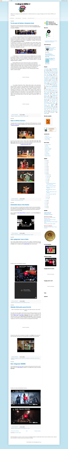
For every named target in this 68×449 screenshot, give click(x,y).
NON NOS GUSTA (31, 18)
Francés (52, 89)
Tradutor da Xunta (47, 213)
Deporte (55, 81)
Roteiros (45, 104)
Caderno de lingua (48, 148)
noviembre (48, 176)
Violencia (51, 111)
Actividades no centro (17, 358)
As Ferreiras (47, 147)
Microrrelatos (54, 94)
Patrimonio (46, 99)
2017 (46, 170)
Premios (54, 100)
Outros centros (52, 98)
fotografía (47, 89)
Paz (50, 99)
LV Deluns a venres (48, 137)
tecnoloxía (46, 108)
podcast (54, 99)
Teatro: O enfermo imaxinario (18, 120)
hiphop (51, 90)
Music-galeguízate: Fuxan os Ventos (19, 239)
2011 (46, 204)
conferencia (46, 80)
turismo (50, 110)
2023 (46, 163)
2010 (46, 206)
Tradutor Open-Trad (47, 212)
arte (46, 71)
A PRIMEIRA (12, 18)
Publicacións (46, 101)
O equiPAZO (47, 153)
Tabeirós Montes (48, 155)
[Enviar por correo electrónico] (20, 114)
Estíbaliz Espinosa (48, 85)
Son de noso (47, 154)
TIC (49, 109)
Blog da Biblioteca (48, 53)
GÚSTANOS (24, 18)
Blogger (40, 442)
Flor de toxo (47, 46)
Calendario (54, 71)
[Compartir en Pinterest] (24, 114)
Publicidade (53, 101)
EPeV (53, 84)
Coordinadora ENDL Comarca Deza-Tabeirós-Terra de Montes (51, 41)
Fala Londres (47, 150)
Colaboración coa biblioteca (25, 358)
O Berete (46, 152)
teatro (22, 200)
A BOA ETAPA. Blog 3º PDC (50, 58)
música (22, 234)
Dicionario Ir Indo (47, 218)
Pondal (50, 100)
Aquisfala (46, 145)
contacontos (53, 80)
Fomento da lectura (53, 88)
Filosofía (48, 88)
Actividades (46, 69)
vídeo (47, 111)
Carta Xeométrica (48, 149)
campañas (46, 72)
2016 (46, 172)
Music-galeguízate (24, 302)
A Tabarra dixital (47, 144)
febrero (47, 197)
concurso (53, 78)
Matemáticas (46, 93)
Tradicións (45, 110)
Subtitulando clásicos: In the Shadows (20, 205)
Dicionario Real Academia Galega (49, 217)
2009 (46, 207)
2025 (46, 160)
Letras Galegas (47, 92)
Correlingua (46, 81)
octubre (47, 177)
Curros (51, 81)
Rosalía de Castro (51, 103)
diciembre (48, 174)
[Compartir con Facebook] (23, 114)
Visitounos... (13, 359)
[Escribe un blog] (21, 114)
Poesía (38, 358)
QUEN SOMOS (18, 18)
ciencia (49, 75)
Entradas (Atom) (18, 432)
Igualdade (50, 91)
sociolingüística (47, 105)
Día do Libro (32, 358)
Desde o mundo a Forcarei (48, 82)
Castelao (50, 72)
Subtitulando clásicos (27, 234)
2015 (46, 173)
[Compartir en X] (22, 114)
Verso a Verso (54, 110)
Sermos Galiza (47, 139)
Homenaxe (55, 90)
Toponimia (54, 109)
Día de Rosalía (52, 83)
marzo (47, 195)
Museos (45, 95)
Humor (46, 91)
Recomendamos (47, 102)
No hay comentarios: (15, 114)
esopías (56, 84)
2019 (46, 167)
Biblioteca (49, 71)
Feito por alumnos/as (17, 200)
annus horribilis (54, 70)
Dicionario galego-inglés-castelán (49, 223)
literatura (53, 92)
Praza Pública (47, 138)
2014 (46, 200)
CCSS (55, 72)
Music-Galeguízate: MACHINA (18, 364)
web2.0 (32, 234)
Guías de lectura (46, 90)
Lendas (55, 91)
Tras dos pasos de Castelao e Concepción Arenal (22, 23)
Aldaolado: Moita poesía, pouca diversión (21, 307)
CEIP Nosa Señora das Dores (49, 73)
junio (47, 179)
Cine (53, 75)
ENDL (48, 84)
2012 (46, 203)
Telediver (51, 108)
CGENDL (50, 74)
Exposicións (55, 85)
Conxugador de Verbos (48, 214)
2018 (46, 169)
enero (47, 198)
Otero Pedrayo (46, 98)
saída (52, 104)
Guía (55, 89)
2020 (46, 166)
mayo (47, 180)
